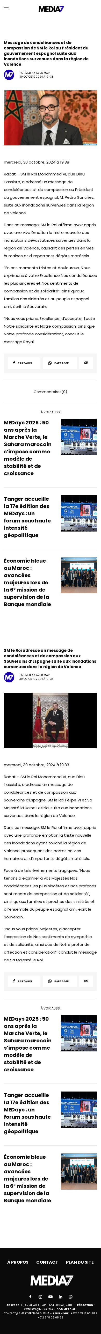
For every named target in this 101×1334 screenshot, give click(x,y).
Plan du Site (80, 1262)
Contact (47, 1262)
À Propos (17, 1262)
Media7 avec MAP (37, 73)
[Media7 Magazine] (51, 9)
